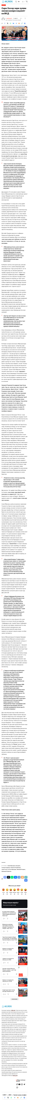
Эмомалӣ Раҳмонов (6, 871)
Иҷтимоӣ (21, 918)
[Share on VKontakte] (13, 23)
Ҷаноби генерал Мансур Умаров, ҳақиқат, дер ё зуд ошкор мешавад (9, 970)
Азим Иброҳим (11, 865)
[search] (16, 1)
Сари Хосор (5, 869)
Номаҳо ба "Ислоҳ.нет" (22, 954)
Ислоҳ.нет (15, 1075)
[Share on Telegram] (16, 23)
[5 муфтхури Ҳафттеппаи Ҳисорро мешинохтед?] (22, 992)
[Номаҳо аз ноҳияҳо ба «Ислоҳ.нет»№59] (22, 961)
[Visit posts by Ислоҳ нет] (3, 19)
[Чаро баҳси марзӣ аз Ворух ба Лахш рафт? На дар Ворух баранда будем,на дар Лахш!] (22, 940)
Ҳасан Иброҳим (12, 869)
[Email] (19, 23)
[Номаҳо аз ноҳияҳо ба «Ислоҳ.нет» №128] (22, 982)
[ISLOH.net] (7, 1)
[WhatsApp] (17, 1087)
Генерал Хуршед (6, 867)
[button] (22, 23)
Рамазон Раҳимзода (16, 867)
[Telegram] (24, 1084)
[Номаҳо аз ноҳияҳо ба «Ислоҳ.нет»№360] (22, 951)
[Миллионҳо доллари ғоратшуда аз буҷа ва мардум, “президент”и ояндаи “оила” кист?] (22, 928)
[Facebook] (17, 1084)
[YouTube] (19, 1084)
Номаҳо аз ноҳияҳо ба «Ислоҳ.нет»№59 (8, 959)
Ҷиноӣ (3, 5)
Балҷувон (17, 865)
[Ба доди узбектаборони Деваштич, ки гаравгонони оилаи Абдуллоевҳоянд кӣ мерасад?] (22, 915)
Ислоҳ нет (9, 18)
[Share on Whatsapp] (10, 23)
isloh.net (13, 1010)
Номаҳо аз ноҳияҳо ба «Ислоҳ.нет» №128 (7, 980)
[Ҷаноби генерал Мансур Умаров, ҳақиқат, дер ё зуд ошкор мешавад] (22, 972)
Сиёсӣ (20, 931)
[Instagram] (22, 1084)
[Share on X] (7, 23)
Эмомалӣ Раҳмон (21, 869)
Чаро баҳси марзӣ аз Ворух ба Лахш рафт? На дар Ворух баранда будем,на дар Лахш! (9, 938)
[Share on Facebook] (4, 23)
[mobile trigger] (26, 1)
